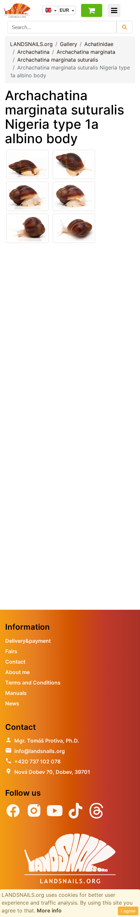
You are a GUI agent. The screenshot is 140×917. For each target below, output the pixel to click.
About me (17, 672)
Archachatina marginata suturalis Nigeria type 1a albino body (64, 116)
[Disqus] (70, 341)
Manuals (16, 693)
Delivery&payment (28, 641)
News (12, 703)
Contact (15, 661)
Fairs (11, 651)
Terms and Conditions (33, 682)
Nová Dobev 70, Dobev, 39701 (52, 772)
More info (49, 910)
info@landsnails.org (39, 751)
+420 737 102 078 (37, 761)
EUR (65, 10)
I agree (128, 910)
